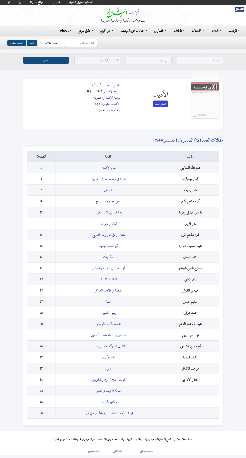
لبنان (102, 109)
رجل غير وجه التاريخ (108, 201)
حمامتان (108, 190)
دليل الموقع (84, 31)
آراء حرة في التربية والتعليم (108, 268)
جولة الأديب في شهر (109, 390)
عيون (108, 368)
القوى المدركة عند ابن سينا (109, 346)
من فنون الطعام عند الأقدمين (109, 335)
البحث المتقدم (16, 42)
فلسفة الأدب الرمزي (108, 323)
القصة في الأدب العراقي (109, 290)
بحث (32, 42)
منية (108, 301)
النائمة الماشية (108, 279)
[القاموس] (95, 452)
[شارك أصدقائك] (9, 3)
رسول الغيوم (108, 312)
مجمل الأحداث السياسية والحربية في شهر (108, 413)
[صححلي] (146, 452)
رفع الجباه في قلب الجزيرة (108, 212)
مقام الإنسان (109, 167)
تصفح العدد (160, 103)
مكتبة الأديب (108, 401)
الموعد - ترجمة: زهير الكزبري (108, 379)
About (64, 30)
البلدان (214, 31)
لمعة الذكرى (109, 357)
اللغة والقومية (108, 223)
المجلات (196, 31)
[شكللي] (118, 452)
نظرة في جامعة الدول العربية (109, 179)
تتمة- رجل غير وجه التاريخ (108, 234)
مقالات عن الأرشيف (132, 31)
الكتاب (177, 31)
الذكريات (108, 257)
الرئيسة (232, 31)
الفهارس (159, 31)
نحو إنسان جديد (108, 245)
